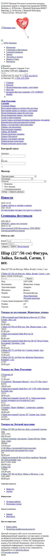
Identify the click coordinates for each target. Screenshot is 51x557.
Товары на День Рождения (16, 369)
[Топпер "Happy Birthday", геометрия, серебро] (22, 407)
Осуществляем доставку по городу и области (21, 210)
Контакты (10, 61)
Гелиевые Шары (8, 106)
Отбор (4, 192)
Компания (10, 47)
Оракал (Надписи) (9, 136)
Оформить (23, 71)
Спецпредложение (14, 52)
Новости (7, 197)
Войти (13, 247)
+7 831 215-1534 (22, 78)
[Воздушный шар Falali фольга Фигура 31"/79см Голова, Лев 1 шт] (25, 319)
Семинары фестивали (16, 215)
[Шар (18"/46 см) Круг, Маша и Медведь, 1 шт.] (22, 474)
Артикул (5, 153)
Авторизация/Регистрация (13, 230)
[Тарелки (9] (7, 374)
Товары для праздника (11, 127)
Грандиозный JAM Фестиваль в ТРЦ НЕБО (20, 228)
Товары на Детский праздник (18, 424)
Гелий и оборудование (11, 117)
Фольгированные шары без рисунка (17, 113)
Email (3, 241)
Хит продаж (9, 186)
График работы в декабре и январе (16, 205)
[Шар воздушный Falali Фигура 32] (17, 334)
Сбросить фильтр (16, 192)
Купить (29, 279)
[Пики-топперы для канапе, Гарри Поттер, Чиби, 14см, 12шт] (25, 441)
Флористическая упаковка (12, 134)
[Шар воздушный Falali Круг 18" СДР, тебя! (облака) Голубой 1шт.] (25, 391)
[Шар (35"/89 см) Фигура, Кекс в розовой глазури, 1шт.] (25, 431)
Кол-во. (4, 161)
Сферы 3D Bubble (9, 132)
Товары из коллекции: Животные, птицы (25, 312)
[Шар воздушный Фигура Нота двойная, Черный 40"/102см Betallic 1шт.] (25, 460)
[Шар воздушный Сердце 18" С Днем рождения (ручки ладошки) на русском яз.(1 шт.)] (25, 400)
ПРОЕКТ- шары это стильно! (14, 223)
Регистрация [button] (23, 246)
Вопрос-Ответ (12, 59)
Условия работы (13, 501)
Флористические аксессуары (14, 143)
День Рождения (30, 296)
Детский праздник (31, 298)
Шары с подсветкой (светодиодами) (17, 125)
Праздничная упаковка (11, 129)
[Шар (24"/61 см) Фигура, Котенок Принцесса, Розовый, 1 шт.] (25, 359)
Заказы (9, 54)
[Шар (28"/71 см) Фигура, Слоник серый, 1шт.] (22, 350)
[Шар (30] (5, 467)
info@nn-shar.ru (22, 550)
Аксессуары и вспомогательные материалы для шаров (25, 120)
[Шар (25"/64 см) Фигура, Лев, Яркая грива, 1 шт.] (24, 327)
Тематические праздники (12, 141)
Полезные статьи (13, 504)
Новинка (8, 184)
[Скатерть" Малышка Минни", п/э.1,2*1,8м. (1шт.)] (24, 381)
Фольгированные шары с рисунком (17, 115)
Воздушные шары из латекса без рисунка (19, 108)
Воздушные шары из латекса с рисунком (19, 110)
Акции (9, 491)
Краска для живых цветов (12, 139)
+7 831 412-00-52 (29, 76)
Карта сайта (11, 527)
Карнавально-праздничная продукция (18, 122)
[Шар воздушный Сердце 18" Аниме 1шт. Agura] (23, 414)
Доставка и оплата (14, 57)
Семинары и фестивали (16, 50)
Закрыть (5, 247)
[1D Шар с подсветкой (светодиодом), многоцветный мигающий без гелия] (25, 450)
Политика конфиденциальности (20, 529)
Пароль (4, 244)
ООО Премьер (10, 43)
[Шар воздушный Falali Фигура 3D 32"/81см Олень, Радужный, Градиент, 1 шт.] (25, 343)
